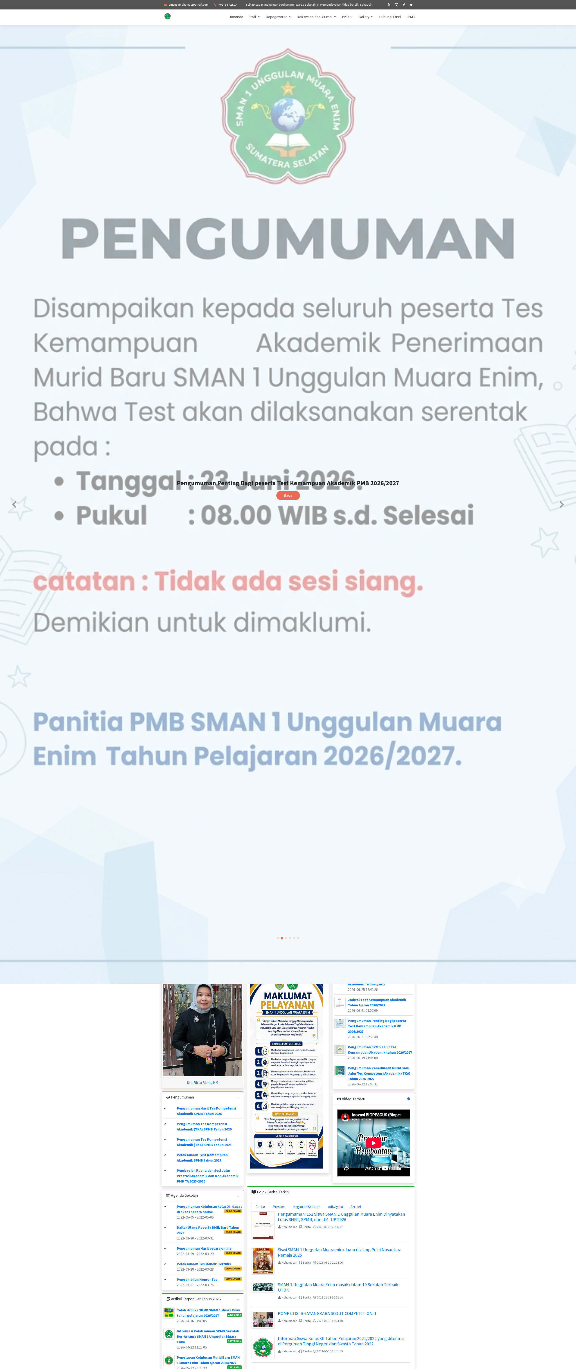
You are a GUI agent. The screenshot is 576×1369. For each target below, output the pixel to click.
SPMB (411, 17)
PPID (345, 17)
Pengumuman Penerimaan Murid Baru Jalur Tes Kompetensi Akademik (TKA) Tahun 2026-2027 (379, 1073)
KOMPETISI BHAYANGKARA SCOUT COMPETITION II (327, 1313)
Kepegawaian (277, 17)
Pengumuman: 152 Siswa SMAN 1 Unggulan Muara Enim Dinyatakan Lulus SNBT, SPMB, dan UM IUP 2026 (341, 1216)
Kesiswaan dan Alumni (314, 17)
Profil (252, 17)
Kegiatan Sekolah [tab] (306, 1206)
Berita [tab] (260, 1206)
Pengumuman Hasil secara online (204, 1248)
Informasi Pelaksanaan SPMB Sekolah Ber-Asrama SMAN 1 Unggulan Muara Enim (208, 1336)
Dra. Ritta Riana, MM (202, 1082)
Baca (288, 495)
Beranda (236, 17)
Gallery (364, 17)
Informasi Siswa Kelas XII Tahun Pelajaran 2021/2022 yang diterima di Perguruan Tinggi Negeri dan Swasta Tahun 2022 (341, 1340)
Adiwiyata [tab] (335, 1206)
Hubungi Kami (390, 17)
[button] (14, 504)
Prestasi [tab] (279, 1206)
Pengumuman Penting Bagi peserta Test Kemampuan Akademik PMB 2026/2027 (377, 1026)
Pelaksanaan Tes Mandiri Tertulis (204, 1264)
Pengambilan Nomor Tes (197, 1279)
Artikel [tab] (356, 1206)
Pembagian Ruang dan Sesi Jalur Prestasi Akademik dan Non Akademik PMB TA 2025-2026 (207, 1175)
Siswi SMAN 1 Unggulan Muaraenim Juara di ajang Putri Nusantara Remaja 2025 (339, 1252)
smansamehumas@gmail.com (188, 4)
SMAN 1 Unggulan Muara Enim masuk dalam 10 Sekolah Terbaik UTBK (338, 1287)
